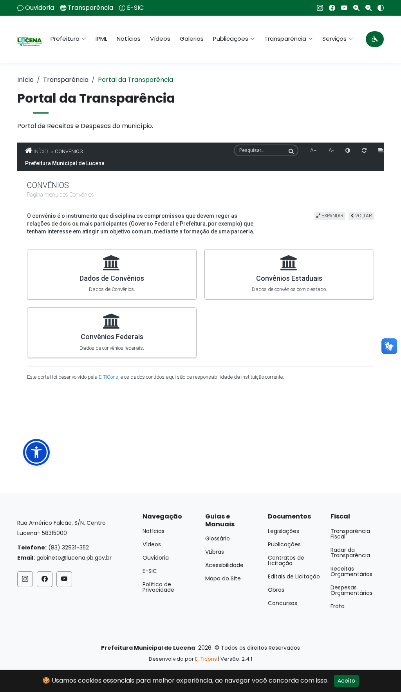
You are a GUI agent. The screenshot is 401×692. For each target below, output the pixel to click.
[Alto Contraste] (378, 8)
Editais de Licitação (294, 576)
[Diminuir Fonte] (365, 8)
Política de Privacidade (158, 587)
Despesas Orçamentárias (351, 590)
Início (25, 79)
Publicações (284, 544)
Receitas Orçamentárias (351, 571)
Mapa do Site (223, 578)
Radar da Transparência (350, 552)
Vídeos (160, 38)
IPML (101, 38)
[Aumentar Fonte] (353, 8)
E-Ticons (206, 659)
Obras (276, 590)
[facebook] (329, 8)
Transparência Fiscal (350, 533)
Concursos (282, 603)
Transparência (90, 8)
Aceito (346, 681)
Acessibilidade (224, 565)
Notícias (129, 38)
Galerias (192, 38)
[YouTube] (341, 8)
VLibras (214, 552)
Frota (338, 606)
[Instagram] (317, 8)
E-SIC (135, 8)
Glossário (217, 538)
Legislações (283, 531)
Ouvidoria (39, 8)
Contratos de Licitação (286, 560)
